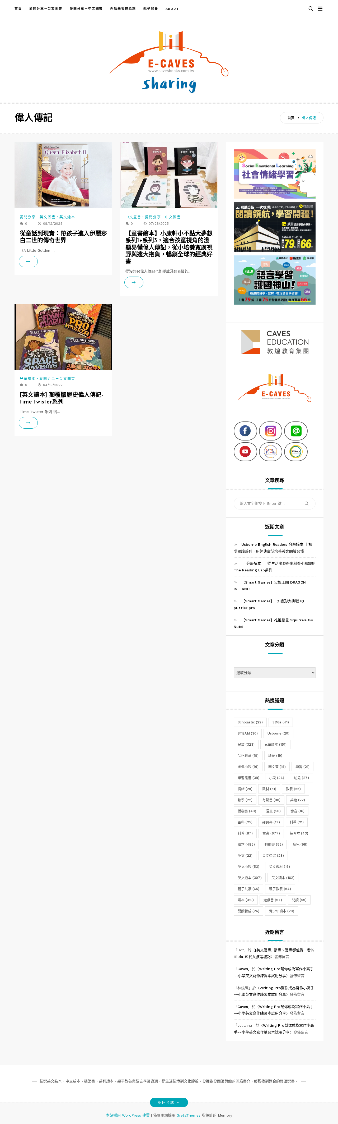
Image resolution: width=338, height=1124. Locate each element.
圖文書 (277, 767)
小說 (276, 778)
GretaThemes (188, 1115)
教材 (269, 789)
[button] (311, 9)
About (173, 9)
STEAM (248, 733)
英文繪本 (67, 217)
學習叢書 (248, 778)
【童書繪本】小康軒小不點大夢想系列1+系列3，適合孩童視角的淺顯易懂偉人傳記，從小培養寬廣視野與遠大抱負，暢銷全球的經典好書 (169, 248)
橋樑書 (247, 811)
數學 (245, 800)
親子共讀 (248, 889)
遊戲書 (273, 900)
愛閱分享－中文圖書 (86, 9)
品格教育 (248, 756)
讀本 (246, 900)
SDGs (281, 722)
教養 (293, 789)
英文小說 (248, 867)
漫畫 (273, 811)
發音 (297, 811)
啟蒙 (275, 756)
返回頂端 (166, 1102)
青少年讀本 (281, 911)
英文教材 (279, 867)
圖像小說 (248, 767)
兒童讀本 (28, 378)
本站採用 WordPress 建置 (128, 1115)
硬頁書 (271, 822)
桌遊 (297, 800)
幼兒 (301, 778)
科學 (297, 822)
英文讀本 (282, 878)
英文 (245, 855)
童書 (271, 833)
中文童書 (133, 217)
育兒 (300, 844)
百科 (245, 822)
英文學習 (273, 855)
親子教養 (150, 9)
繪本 (246, 844)
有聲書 (271, 800)
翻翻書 (274, 844)
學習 (302, 767)
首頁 (18, 9)
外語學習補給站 (123, 9)
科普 (245, 833)
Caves (242, 969)
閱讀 (299, 900)
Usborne (278, 733)
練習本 (299, 833)
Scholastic (250, 722)
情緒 (245, 789)
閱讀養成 (248, 911)
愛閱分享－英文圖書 (45, 9)
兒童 (246, 744)
